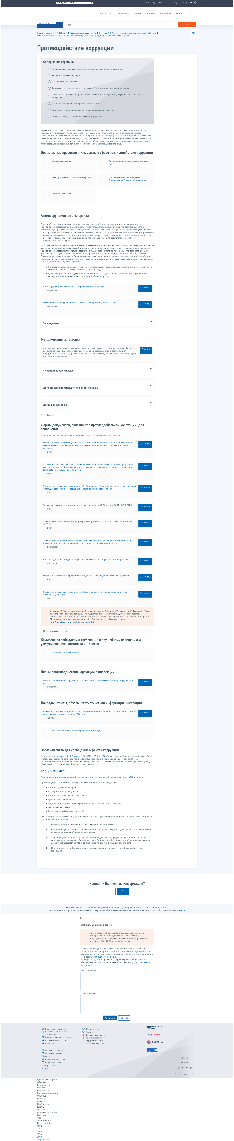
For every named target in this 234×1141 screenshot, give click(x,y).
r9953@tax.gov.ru (135, 777)
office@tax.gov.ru (101, 276)
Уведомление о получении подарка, (60, 521)
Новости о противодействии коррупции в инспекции (76, 730)
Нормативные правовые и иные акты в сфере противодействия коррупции (87, 69)
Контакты (180, 13)
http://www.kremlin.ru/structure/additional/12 (72, 622)
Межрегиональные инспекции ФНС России (138, 33)
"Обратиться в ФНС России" (103, 956)
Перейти (146, 349)
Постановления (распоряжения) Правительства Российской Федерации (127, 178)
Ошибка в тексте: (88, 993)
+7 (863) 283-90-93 (53, 771)
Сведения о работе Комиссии (65, 652)
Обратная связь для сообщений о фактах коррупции (77, 116)
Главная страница (45, 33)
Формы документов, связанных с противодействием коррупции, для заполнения (90, 88)
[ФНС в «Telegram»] (191, 2)
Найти (187, 25)
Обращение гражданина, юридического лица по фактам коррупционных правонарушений (86, 575)
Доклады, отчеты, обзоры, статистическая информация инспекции (83, 110)
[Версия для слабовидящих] (147, 2)
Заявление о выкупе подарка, (57, 505)
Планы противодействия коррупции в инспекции (75, 103)
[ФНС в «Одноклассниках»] (187, 2)
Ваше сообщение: (89, 970)
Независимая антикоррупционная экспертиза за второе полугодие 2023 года (80, 302)
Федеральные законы (61, 161)
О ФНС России (104, 13)
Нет (109, 890)
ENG (192, 13)
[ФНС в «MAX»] (195, 2)
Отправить (110, 1018)
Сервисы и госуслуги (145, 13)
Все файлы (46, 415)
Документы (165, 13)
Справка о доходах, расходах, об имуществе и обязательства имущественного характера (85, 559)
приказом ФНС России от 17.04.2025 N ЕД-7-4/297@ (81, 756)
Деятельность (123, 13)
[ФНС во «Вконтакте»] (182, 2)
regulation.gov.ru (96, 235)
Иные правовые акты (61, 193)
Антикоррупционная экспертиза (67, 75)
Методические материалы (64, 81)
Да (123, 890)
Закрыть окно (43, 1139)
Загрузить (145, 287)
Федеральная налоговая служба (82, 33)
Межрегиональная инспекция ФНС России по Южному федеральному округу (69, 35)
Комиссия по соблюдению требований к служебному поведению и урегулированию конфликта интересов (97, 95)
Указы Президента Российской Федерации (71, 177)
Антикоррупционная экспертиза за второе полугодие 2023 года (73, 286)
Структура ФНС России (108, 33)
